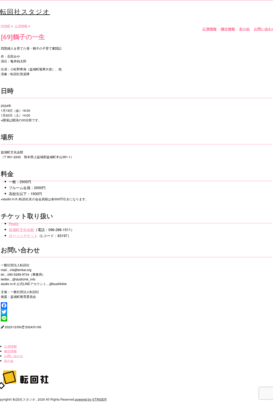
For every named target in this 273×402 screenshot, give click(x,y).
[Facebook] (136, 305)
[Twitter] (136, 312)
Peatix (14, 223)
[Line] (136, 318)
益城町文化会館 (21, 229)
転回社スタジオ (25, 11)
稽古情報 (228, 29)
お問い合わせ (13, 356)
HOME (5, 26)
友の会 (244, 29)
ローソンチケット (23, 235)
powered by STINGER (91, 399)
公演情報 (209, 29)
